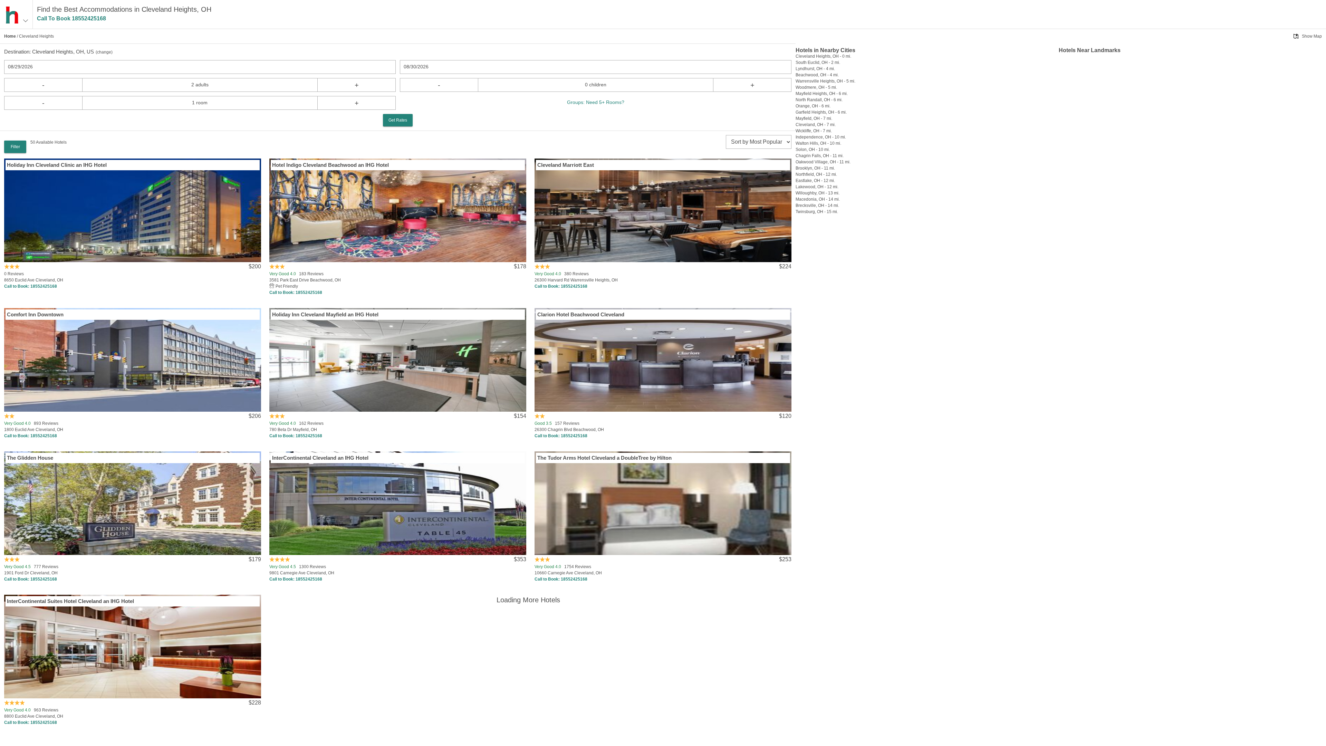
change (104, 52)
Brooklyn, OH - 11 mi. (815, 168)
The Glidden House (30, 458)
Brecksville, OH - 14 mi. (817, 205)
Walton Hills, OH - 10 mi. (818, 143)
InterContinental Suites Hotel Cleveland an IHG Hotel (70, 601)
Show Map (1312, 36)
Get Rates (397, 120)
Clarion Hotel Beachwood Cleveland (580, 314)
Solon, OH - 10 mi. (813, 149)
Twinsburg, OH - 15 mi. (817, 211)
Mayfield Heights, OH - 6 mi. (822, 93)
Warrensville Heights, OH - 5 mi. (825, 81)
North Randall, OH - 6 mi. (819, 99)
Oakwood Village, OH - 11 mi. (823, 162)
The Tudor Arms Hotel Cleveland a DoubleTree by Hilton (604, 458)
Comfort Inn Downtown (35, 314)
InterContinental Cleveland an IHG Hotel (320, 458)
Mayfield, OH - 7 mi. (814, 118)
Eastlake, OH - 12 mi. (815, 180)
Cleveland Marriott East (565, 165)
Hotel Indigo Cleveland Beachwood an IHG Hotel (330, 165)
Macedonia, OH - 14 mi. (818, 199)
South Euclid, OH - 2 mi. (818, 62)
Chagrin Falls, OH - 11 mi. (820, 155)
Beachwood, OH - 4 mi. (817, 75)
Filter (15, 146)
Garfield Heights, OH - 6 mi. (821, 112)
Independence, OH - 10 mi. (821, 137)
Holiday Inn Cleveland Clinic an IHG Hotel (57, 165)
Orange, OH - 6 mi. (813, 106)
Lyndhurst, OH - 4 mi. (815, 68)
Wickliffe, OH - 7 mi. (814, 130)
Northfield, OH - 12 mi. (816, 174)
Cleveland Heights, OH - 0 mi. (823, 56)
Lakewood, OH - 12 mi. (817, 186)
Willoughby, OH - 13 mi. (817, 193)
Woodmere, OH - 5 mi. (816, 87)
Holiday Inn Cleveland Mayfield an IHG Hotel (325, 314)
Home (10, 36)
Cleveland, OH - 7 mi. (816, 124)
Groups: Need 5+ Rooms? (595, 102)
